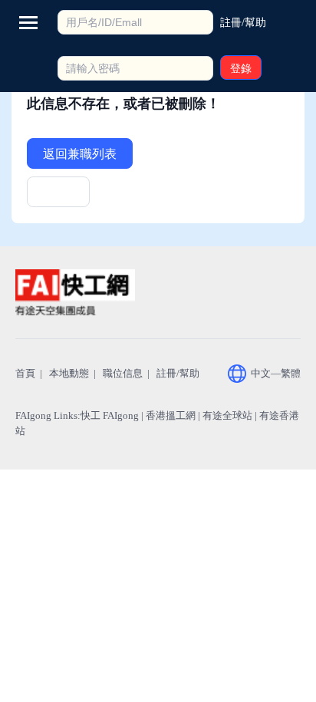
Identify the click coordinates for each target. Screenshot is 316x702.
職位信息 (123, 373)
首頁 (25, 373)
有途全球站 (227, 415)
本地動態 (69, 373)
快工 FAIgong (110, 415)
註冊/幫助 (177, 373)
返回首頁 (58, 197)
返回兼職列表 (80, 153)
